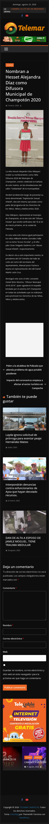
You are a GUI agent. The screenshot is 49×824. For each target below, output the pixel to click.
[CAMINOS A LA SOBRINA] (26, 748)
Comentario (10, 588)
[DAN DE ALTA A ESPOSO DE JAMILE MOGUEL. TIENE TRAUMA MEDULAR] (24, 512)
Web (5, 651)
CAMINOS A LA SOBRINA (19, 762)
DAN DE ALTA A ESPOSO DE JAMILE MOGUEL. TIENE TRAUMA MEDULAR (23, 541)
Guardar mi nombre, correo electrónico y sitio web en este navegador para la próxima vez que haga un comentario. (23, 674)
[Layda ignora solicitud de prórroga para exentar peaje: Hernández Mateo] (24, 409)
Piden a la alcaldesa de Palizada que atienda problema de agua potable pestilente (24, 369)
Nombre (8, 625)
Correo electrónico (13, 638)
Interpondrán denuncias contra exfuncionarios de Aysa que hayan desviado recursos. (21, 490)
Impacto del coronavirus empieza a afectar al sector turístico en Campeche (25, 384)
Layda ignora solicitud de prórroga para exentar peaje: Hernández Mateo (24, 438)
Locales (10, 65)
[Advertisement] (24, 340)
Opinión (21, 757)
